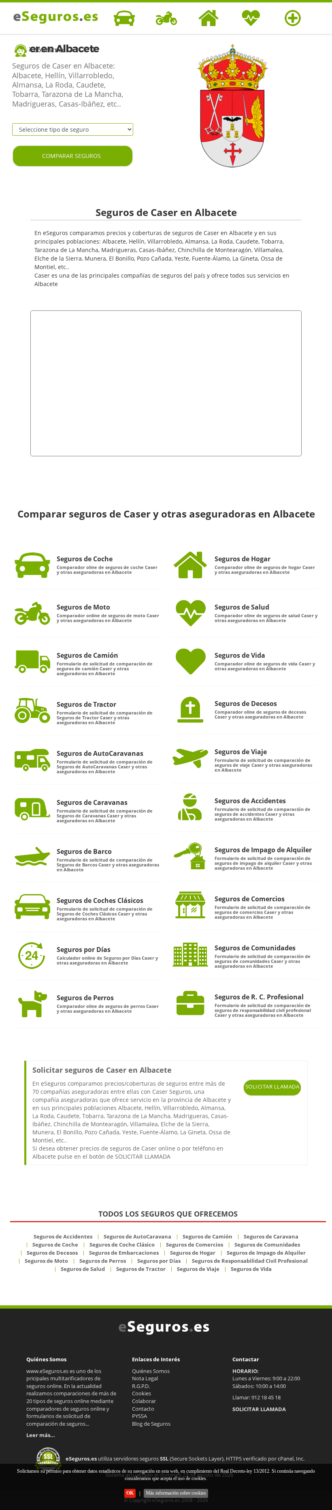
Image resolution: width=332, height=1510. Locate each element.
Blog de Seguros (151, 1423)
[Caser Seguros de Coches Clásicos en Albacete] (32, 906)
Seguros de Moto (83, 607)
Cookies (141, 1393)
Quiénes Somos (151, 1371)
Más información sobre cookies (176, 1493)
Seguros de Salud (242, 607)
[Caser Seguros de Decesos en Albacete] (190, 709)
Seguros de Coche (85, 559)
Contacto (143, 1408)
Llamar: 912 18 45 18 (256, 1397)
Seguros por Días (84, 949)
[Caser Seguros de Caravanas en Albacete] (32, 808)
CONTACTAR (48, 50)
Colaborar (144, 1401)
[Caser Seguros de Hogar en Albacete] (190, 565)
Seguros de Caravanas (92, 802)
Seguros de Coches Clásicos (100, 900)
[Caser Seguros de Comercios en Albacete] (190, 905)
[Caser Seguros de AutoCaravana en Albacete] (32, 759)
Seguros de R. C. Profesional (259, 997)
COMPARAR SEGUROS (71, 156)
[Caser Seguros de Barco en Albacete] (32, 857)
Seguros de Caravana (271, 1236)
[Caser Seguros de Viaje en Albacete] (190, 758)
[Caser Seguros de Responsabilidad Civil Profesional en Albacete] (190, 1003)
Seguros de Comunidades (255, 948)
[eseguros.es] (54, 17)
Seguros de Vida (240, 655)
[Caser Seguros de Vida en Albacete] (190, 661)
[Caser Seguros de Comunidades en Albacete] (190, 954)
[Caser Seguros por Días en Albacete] (32, 955)
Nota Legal (145, 1378)
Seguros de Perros (85, 997)
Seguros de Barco (84, 851)
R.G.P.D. (141, 1386)
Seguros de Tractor (86, 704)
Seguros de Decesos (246, 703)
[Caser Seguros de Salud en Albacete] (190, 613)
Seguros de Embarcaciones (124, 1252)
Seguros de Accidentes (250, 800)
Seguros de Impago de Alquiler (263, 849)
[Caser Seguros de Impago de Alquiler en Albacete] (190, 856)
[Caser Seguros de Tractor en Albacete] (32, 710)
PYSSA (139, 1416)
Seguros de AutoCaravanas (100, 753)
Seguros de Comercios (250, 899)
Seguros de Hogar (242, 559)
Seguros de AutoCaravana (137, 1236)
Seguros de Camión (87, 655)
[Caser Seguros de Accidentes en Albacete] (190, 807)
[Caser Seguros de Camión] (32, 661)
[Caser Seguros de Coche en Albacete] (32, 565)
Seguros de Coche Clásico (122, 1244)
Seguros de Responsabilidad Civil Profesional (250, 1260)
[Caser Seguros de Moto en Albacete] (32, 613)
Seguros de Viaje (241, 751)
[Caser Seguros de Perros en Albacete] (32, 1004)
